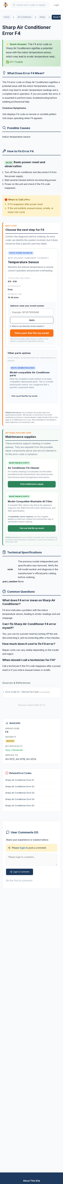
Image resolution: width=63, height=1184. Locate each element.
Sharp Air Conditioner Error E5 (19, 805)
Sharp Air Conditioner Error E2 (19, 786)
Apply (32, 320)
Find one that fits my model (32, 528)
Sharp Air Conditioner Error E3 (19, 792)
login (22, 847)
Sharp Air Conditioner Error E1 (19, 780)
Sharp (42, 17)
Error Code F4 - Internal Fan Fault (22, 692)
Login (56, 5)
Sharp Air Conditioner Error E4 (19, 799)
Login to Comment (21, 872)
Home (6, 17)
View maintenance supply (31, 484)
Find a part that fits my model (32, 333)
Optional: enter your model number (27, 306)
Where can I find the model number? (28, 326)
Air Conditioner (24, 17)
